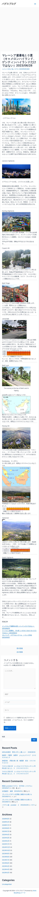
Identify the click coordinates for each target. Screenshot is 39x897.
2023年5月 (5, 866)
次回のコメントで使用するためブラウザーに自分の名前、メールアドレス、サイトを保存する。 (19, 720)
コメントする (6, 69)
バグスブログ (9, 3)
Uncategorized (7, 884)
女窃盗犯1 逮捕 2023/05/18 (12, 791)
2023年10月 (6, 850)
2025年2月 (5, 841)
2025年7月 (5, 831)
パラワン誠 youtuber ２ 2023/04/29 (15, 805)
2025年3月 (5, 838)
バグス (32, 805)
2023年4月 (5, 869)
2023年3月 (5, 872)
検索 (3, 737)
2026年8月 (5, 819)
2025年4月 (5, 834)
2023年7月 (5, 860)
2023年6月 (5, 863)
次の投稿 (20, 652)
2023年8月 (5, 857)
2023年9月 (5, 853)
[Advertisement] (19, 28)
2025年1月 (5, 844)
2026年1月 (5, 825)
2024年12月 (6, 847)
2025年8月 (5, 828)
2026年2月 (5, 822)
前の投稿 (20, 648)
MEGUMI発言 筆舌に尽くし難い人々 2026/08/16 (18, 752)
